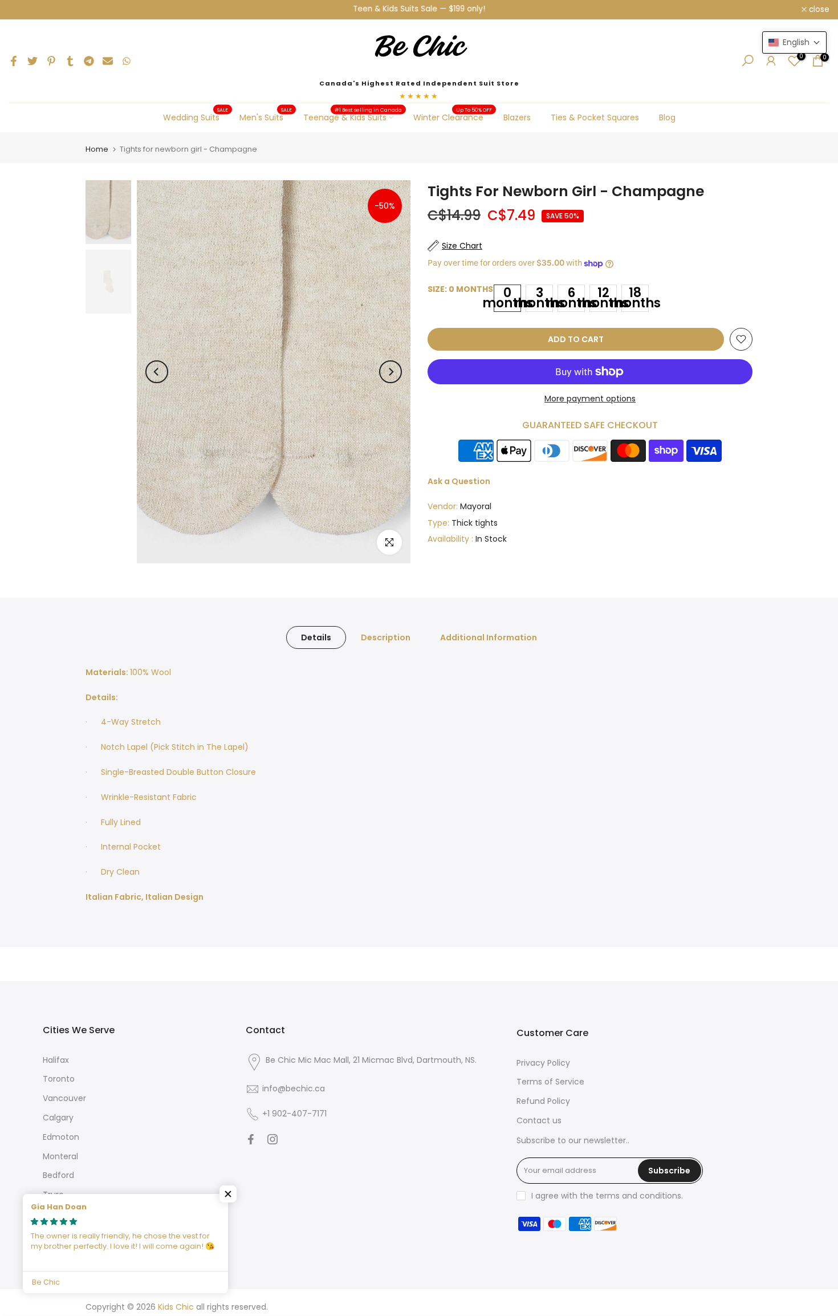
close (25, 10)
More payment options (590, 398)
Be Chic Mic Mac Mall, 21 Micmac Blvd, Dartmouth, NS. (371, 1060)
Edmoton (61, 1137)
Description (385, 637)
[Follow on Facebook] (251, 1139)
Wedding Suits (196, 117)
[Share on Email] (108, 61)
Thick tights (474, 523)
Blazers (517, 117)
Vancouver (64, 1098)
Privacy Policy (543, 1063)
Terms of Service (550, 1081)
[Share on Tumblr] (70, 61)
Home (97, 149)
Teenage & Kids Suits (352, 117)
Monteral (60, 1156)
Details (316, 637)
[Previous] (156, 371)
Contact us (539, 1120)
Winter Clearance (453, 117)
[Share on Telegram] (89, 61)
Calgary (58, 1117)
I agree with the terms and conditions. (607, 1195)
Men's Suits (265, 117)
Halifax (56, 1060)
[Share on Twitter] (32, 61)
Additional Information (488, 637)
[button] (228, 1194)
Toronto (59, 1079)
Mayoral (475, 506)
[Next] (390, 371)
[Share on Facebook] (14, 61)
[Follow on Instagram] (272, 1139)
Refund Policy (543, 1101)
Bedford (58, 1175)
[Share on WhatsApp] (126, 61)
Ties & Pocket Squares (595, 117)
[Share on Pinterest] (51, 61)
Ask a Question (459, 481)
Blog (667, 117)
